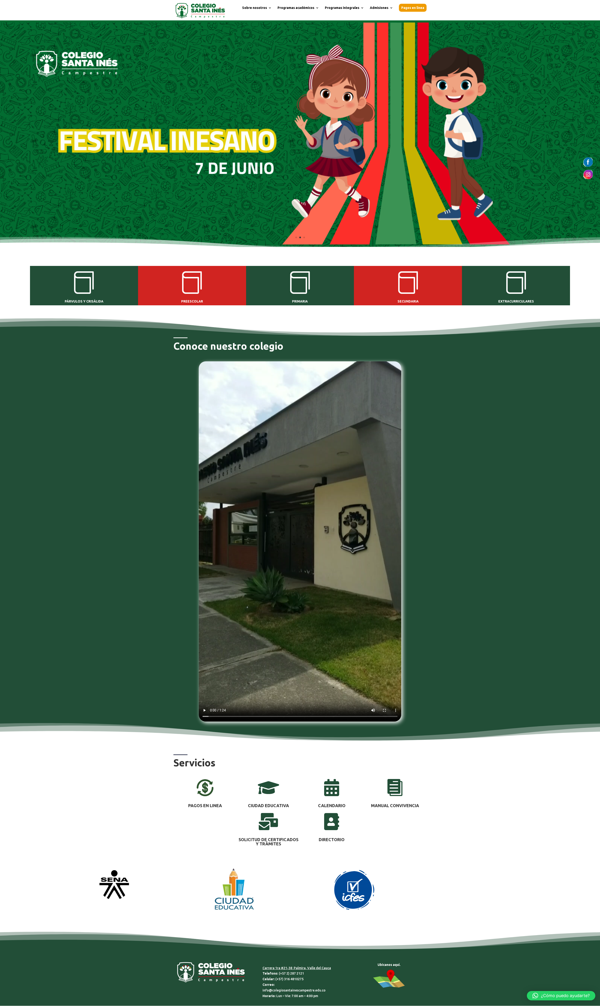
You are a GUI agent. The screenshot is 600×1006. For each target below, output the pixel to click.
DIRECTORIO (332, 839)
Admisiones (379, 8)
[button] (561, 995)
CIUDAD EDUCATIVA (268, 805)
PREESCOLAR (192, 301)
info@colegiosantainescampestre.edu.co (294, 990)
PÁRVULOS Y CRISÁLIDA (84, 301)
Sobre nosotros (254, 8)
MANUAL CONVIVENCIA (395, 805)
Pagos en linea (412, 8)
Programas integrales (342, 8)
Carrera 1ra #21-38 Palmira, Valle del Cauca (296, 968)
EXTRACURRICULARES (516, 301)
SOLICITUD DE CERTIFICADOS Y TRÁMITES (268, 841)
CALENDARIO (331, 805)
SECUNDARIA (408, 301)
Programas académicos (296, 8)
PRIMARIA (300, 301)
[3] (300, 246)
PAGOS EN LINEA (205, 805)
